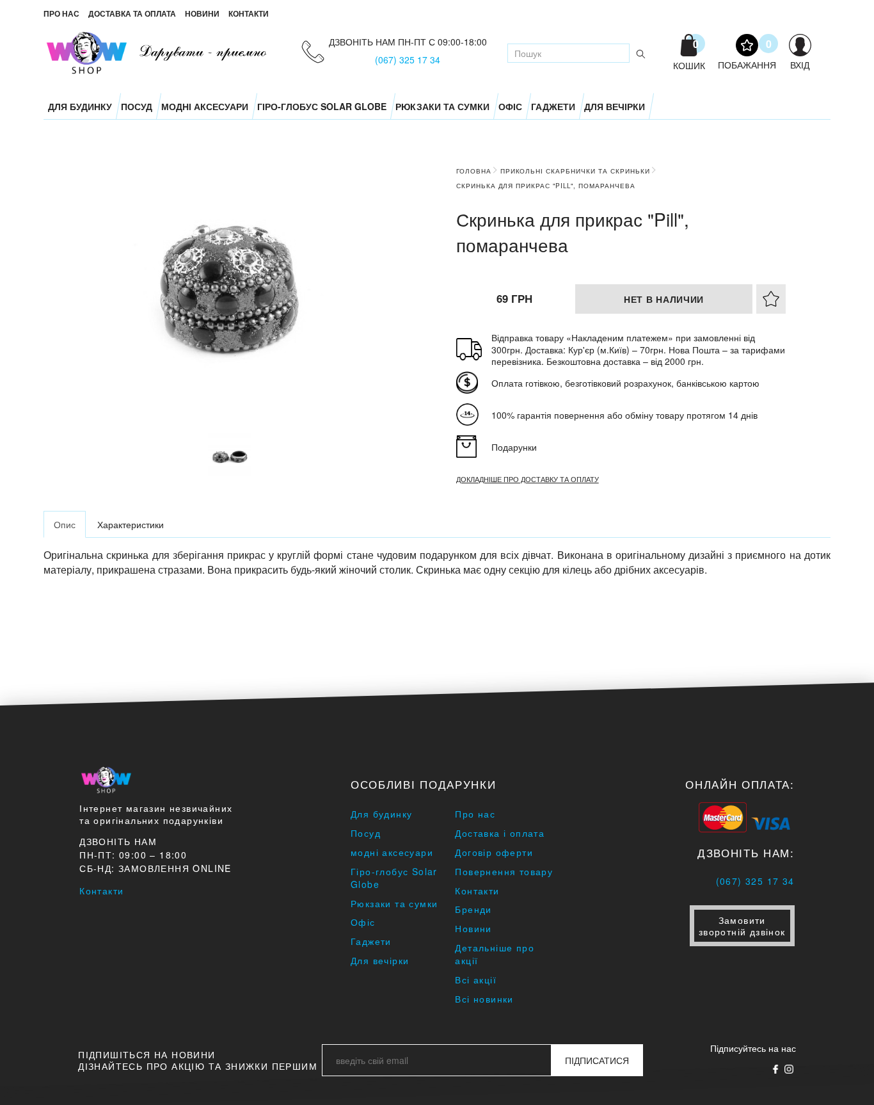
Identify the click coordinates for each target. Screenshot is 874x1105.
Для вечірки (614, 106)
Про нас (61, 13)
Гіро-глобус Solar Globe (321, 106)
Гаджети (553, 106)
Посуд (136, 106)
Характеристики (130, 524)
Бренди (473, 909)
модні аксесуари (204, 106)
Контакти (248, 13)
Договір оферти (494, 852)
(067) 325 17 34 (407, 59)
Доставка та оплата (132, 13)
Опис (64, 524)
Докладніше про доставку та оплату (527, 479)
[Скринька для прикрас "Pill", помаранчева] (230, 455)
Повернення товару (504, 871)
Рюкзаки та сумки (442, 106)
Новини (202, 13)
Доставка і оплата (499, 833)
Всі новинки (484, 998)
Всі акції (476, 979)
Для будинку (80, 106)
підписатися (597, 1060)
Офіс (510, 106)
